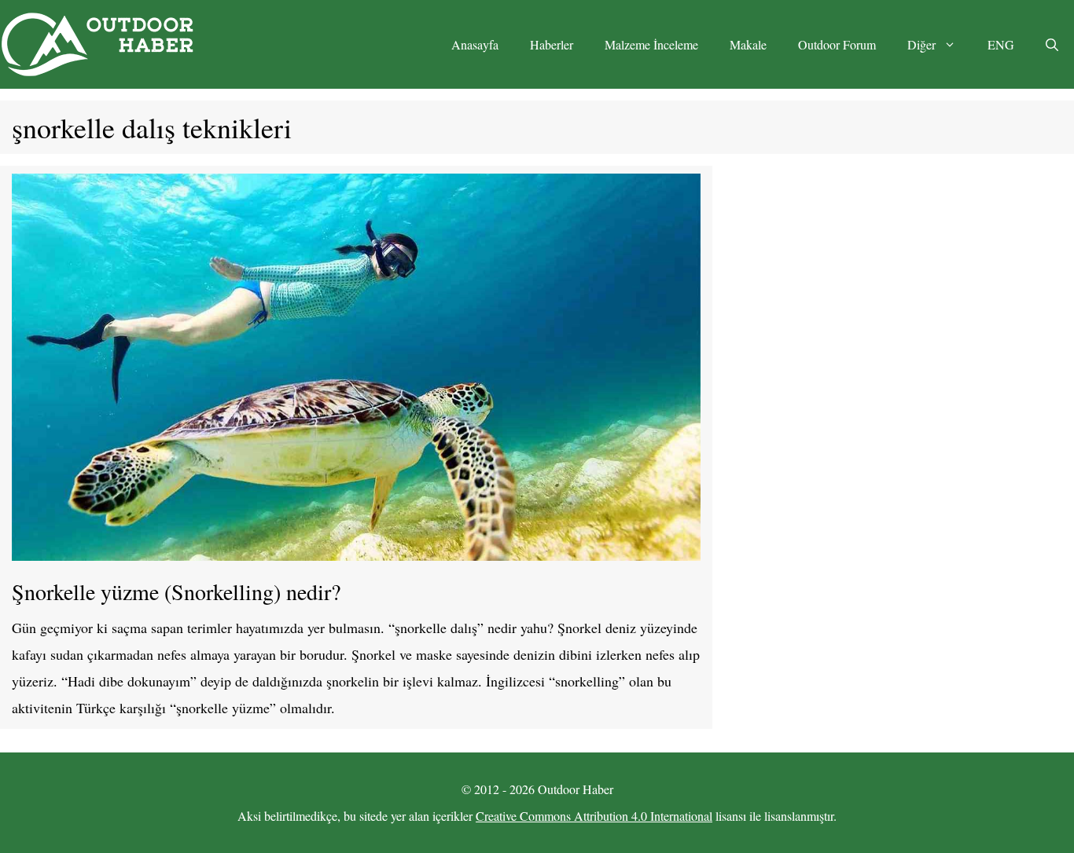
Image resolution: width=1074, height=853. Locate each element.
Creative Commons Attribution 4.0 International (594, 815)
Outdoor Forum (837, 44)
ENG (1001, 44)
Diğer (921, 44)
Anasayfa (474, 44)
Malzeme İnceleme (651, 44)
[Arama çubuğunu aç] (1052, 44)
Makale (748, 44)
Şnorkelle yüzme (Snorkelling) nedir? (176, 591)
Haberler (551, 44)
